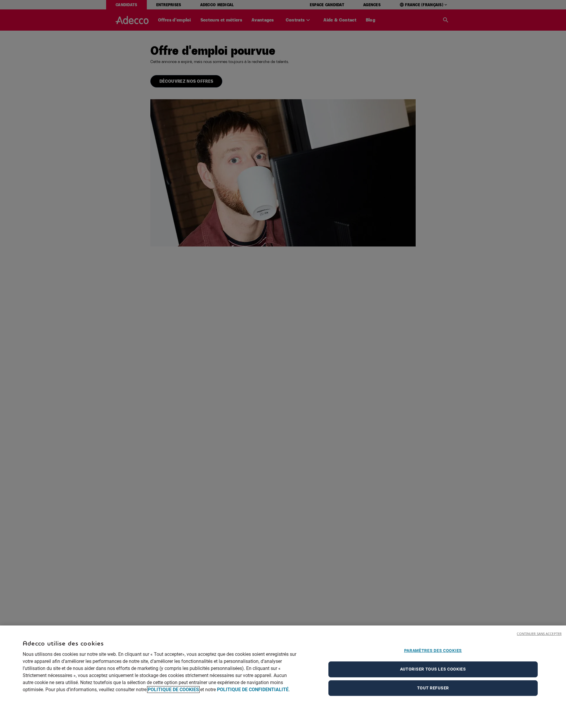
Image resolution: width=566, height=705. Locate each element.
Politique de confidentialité (253, 689)
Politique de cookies (173, 689)
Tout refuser (433, 688)
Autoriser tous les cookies (433, 669)
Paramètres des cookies (433, 650)
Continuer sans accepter (539, 633)
